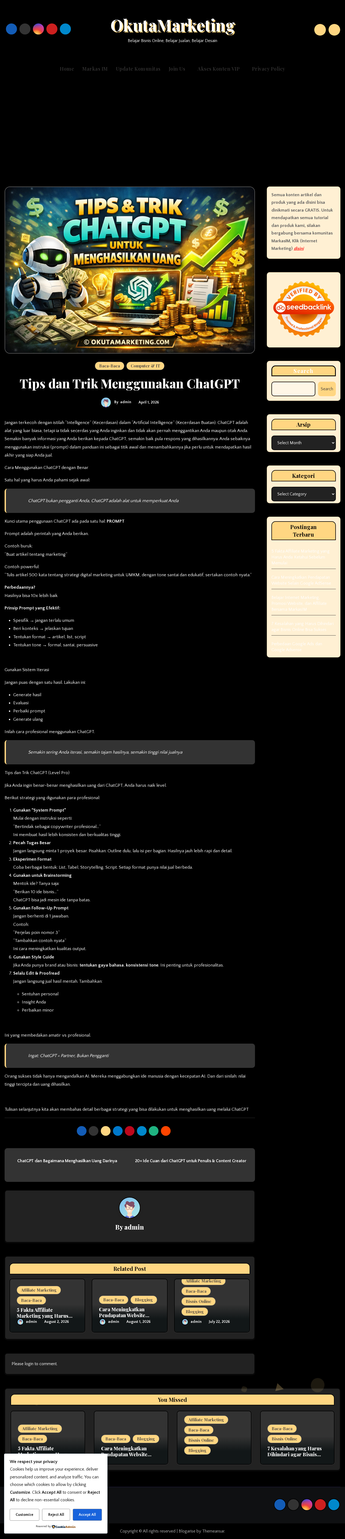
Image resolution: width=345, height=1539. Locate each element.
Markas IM (95, 68)
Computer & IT (145, 365)
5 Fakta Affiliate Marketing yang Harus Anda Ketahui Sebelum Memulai (300, 557)
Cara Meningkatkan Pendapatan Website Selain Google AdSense (125, 1315)
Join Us (178, 68)
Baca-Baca (109, 365)
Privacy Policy (268, 68)
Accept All (87, 1515)
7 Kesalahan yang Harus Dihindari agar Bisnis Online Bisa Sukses (294, 1454)
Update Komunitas (138, 68)
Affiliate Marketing (39, 1290)
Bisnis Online (198, 1301)
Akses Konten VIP (219, 68)
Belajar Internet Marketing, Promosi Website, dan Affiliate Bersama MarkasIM (299, 603)
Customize (24, 1515)
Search (303, 370)
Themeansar (213, 1531)
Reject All (56, 1515)
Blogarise (187, 1531)
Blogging (144, 1299)
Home (67, 68)
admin (125, 402)
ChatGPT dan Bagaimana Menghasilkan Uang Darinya (66, 1160)
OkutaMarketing (172, 24)
